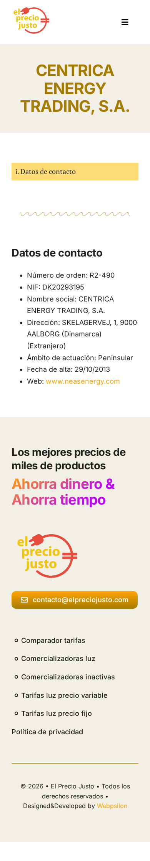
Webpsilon (112, 806)
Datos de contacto (48, 171)
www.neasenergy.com (83, 381)
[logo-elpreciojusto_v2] (30, 10)
